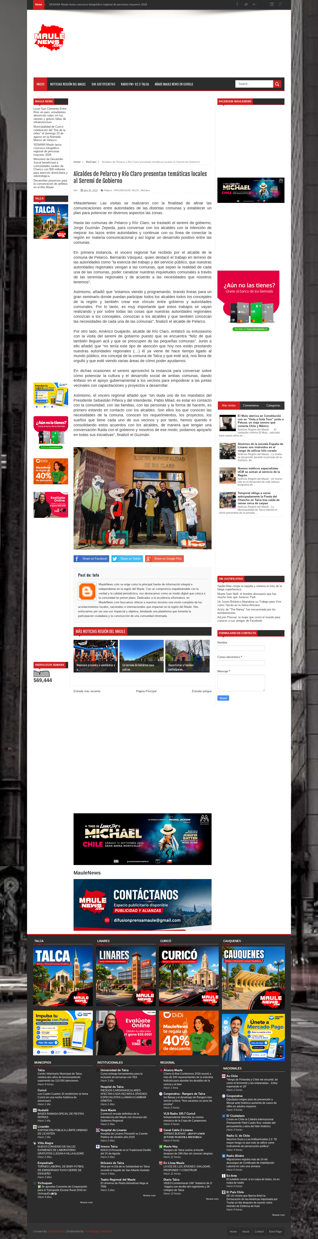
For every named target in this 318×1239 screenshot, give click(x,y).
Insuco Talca (109, 1146)
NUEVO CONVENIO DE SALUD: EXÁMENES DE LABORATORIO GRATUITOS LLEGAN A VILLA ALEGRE (61, 1150)
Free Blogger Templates (98, 1231)
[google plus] (280, 4)
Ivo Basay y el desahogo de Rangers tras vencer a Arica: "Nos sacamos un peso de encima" (188, 1101)
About (245, 1231)
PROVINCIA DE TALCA (126, 190)
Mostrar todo (86, 1202)
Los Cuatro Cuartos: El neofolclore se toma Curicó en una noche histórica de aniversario (63, 1097)
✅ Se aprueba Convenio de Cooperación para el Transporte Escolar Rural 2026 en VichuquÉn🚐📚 (62, 1190)
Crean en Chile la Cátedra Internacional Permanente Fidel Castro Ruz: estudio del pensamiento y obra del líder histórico (251, 1123)
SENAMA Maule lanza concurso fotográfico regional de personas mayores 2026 (47, 149)
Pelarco (108, 190)
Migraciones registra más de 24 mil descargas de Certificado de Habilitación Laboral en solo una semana (250, 1163)
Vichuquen (45, 1183)
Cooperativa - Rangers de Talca (184, 1093)
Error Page (275, 1231)
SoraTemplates (56, 1231)
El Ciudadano (235, 1115)
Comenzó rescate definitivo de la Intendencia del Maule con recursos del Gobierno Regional (124, 1117)
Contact (259, 1231)
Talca (41, 1070)
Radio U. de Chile (238, 1135)
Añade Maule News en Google (174, 84)
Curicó (42, 1090)
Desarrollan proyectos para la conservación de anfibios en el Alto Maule (51, 184)
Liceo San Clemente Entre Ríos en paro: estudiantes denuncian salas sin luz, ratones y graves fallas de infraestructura (50, 115)
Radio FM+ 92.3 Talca (135, 84)
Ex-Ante (231, 1175)
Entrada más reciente (87, 691)
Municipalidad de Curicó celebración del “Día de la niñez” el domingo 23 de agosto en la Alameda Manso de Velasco (49, 133)
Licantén (43, 1126)
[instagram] (263, 4)
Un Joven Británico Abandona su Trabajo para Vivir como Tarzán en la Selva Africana (249, 603)
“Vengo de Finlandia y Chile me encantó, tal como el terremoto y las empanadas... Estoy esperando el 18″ (252, 1083)
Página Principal (146, 691)
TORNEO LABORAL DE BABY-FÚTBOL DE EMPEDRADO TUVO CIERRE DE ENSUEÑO (61, 1170)
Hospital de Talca (112, 1086)
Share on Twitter (130, 558)
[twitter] (246, 4)
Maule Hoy (171, 1146)
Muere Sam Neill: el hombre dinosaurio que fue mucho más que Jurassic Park (246, 595)
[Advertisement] (205, 47)
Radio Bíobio (235, 1155)
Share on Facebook (95, 558)
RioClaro (145, 190)
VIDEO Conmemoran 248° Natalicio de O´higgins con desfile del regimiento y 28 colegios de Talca (188, 1187)
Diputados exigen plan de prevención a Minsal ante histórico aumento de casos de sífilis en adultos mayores (251, 1103)
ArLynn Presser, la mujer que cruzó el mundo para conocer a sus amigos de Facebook (248, 619)
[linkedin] (272, 4)
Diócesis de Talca (112, 1163)
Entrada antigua (202, 691)
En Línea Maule (174, 1163)
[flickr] (254, 4)
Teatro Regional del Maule (118, 1179)
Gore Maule (108, 1110)
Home (233, 1231)
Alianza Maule (173, 1070)
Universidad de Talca (114, 1070)
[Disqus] (143, 754)
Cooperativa (234, 1096)
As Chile (232, 1076)
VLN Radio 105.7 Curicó (179, 1113)
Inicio (40, 84)
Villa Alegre (45, 1143)
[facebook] (237, 4)
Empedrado (45, 1163)
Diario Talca (171, 1179)
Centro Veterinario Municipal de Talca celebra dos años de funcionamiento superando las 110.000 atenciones (60, 1077)
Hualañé (43, 1110)
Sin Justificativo (103, 84)
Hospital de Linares (114, 1130)
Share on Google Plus (168, 558)
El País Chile (235, 1192)
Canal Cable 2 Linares (178, 1130)
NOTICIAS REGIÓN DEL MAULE (68, 84)
